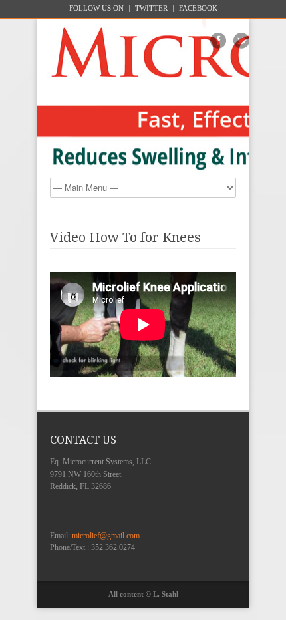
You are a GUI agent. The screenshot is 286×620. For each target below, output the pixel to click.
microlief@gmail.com (106, 535)
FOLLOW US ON (96, 8)
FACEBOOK (198, 8)
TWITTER (151, 8)
